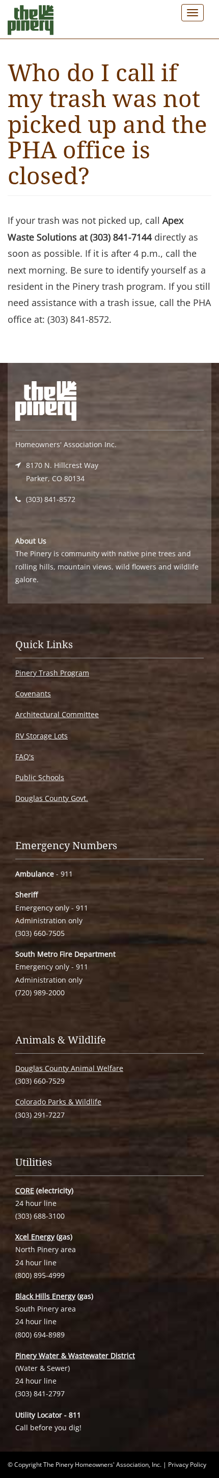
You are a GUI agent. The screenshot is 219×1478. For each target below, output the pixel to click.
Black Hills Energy (45, 1296)
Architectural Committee (57, 714)
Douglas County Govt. (51, 798)
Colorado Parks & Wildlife (58, 1101)
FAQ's (24, 756)
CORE (24, 1190)
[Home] (30, 22)
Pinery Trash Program (52, 673)
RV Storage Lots (41, 736)
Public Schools (39, 777)
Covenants (33, 693)
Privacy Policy (187, 1464)
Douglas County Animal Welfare (69, 1068)
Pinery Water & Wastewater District (75, 1355)
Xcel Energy (34, 1236)
